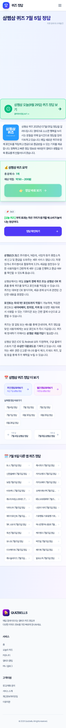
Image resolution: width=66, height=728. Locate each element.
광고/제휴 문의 (9, 685)
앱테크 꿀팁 (8, 660)
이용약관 (6, 701)
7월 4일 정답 (11, 407)
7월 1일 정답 (11, 415)
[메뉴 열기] (60, 5)
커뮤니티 (6, 655)
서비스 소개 (8, 691)
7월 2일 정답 (45, 407)
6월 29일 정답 (47, 415)
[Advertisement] (33, 60)
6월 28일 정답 (12, 423)
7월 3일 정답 (28, 407)
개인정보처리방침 (10, 696)
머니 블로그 (8, 666)
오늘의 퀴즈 (8, 650)
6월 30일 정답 (29, 415)
